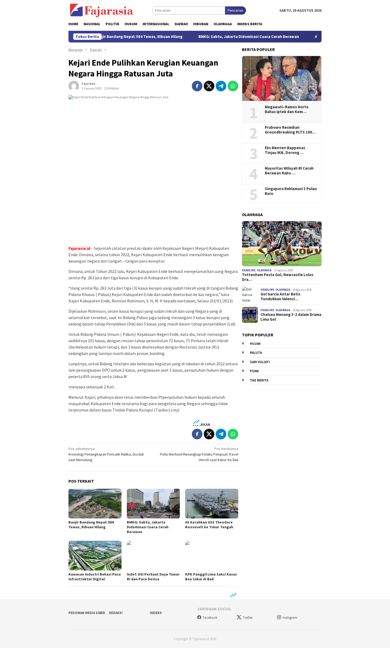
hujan (255, 343)
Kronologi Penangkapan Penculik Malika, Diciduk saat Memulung (106, 454)
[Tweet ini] (209, 86)
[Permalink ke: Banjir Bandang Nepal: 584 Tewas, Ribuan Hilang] (95, 503)
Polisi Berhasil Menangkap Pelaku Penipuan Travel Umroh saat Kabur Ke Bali (199, 454)
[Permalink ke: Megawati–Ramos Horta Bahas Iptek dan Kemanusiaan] (282, 78)
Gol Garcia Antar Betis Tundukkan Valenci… (280, 297)
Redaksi (116, 613)
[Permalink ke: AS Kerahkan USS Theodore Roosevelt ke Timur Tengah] (211, 503)
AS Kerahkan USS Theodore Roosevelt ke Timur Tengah (209, 524)
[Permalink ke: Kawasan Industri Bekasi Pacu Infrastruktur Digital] (95, 555)
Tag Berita (259, 380)
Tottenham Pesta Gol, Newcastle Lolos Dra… (277, 277)
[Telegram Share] (221, 86)
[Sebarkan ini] (197, 86)
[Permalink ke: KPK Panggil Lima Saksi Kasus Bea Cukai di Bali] (211, 555)
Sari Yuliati (260, 362)
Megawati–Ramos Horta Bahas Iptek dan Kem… (286, 109)
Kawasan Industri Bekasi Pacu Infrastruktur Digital (94, 576)
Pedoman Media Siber (86, 613)
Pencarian (235, 10)
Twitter (248, 617)
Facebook (210, 617)
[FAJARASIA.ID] (101, 10)
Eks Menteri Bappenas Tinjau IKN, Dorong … (285, 150)
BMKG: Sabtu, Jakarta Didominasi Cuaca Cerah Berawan (233, 36)
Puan (254, 371)
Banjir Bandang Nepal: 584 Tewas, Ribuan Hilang (123, 36)
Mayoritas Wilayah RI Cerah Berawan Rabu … (289, 170)
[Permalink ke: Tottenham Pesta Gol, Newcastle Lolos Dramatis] (282, 243)
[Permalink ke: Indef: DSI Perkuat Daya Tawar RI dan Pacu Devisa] (153, 555)
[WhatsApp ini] (233, 86)
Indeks (156, 613)
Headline (248, 270)
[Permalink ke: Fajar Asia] (73, 85)
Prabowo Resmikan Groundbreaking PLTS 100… (290, 130)
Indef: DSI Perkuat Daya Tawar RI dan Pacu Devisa (153, 576)
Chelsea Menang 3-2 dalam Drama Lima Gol (291, 317)
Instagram (290, 617)
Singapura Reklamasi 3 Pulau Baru (291, 191)
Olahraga (264, 270)
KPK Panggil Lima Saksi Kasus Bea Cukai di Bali (211, 576)
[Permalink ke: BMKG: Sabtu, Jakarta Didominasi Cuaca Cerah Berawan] (153, 503)
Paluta (256, 352)
